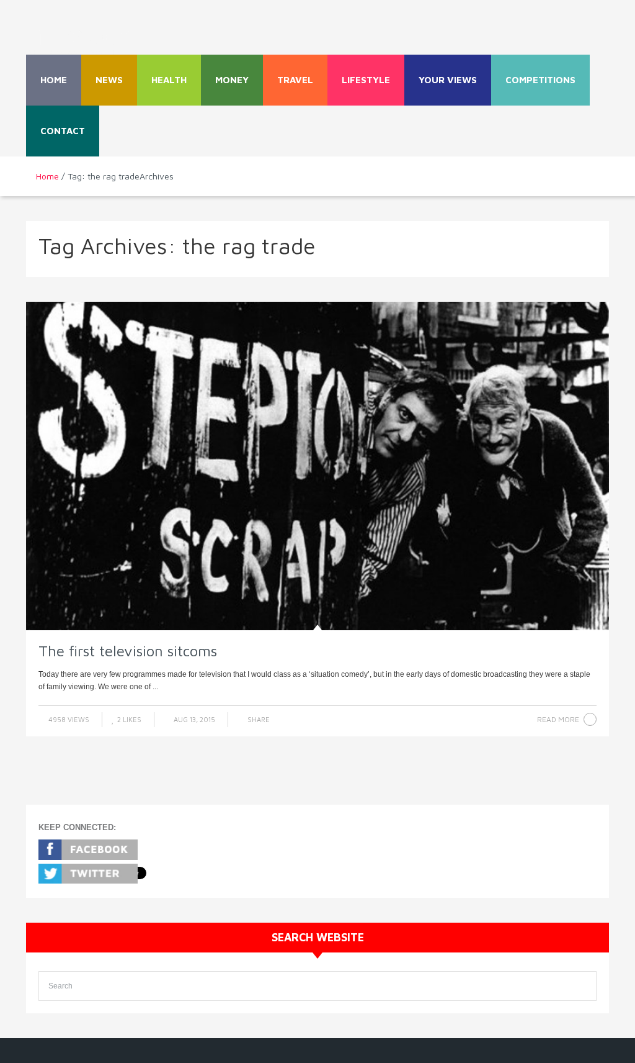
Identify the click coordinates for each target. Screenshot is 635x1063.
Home (53, 80)
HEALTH (169, 80)
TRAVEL (295, 80)
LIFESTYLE (366, 80)
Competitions (540, 80)
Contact (62, 130)
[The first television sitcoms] (317, 466)
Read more (558, 719)
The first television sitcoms (127, 650)
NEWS (109, 80)
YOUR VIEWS (448, 80)
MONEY (232, 80)
